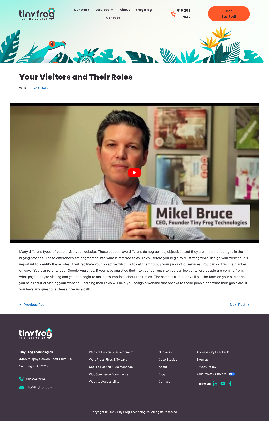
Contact (113, 17)
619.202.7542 (35, 378)
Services (102, 9)
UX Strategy (40, 87)
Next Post (237, 305)
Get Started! (228, 14)
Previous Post (34, 305)
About (125, 9)
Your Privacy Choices (212, 374)
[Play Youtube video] (134, 173)
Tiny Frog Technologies (133, 412)
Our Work (81, 9)
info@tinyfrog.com (39, 387)
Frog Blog (144, 9)
